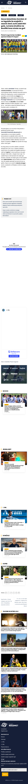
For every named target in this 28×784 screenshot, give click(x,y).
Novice (10, 8)
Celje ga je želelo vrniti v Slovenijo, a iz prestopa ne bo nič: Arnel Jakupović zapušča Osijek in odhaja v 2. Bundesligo (14, 524)
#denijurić (5, 11)
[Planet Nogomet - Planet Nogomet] (14, 2)
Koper (20, 15)
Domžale (12, 15)
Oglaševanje (4, 731)
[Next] (26, 405)
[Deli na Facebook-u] (8, 593)
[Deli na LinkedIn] (19, 593)
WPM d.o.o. (8, 780)
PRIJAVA (5, 774)
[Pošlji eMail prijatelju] (14, 593)
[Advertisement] (14, 71)
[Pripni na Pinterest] (16, 593)
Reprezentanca (5, 747)
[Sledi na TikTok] (3, 759)
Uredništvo (4, 729)
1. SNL (4, 15)
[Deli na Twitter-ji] (11, 593)
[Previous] (1, 405)
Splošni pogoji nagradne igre (8, 756)
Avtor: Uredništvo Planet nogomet (9, 361)
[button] (2, 2)
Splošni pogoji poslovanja (7, 754)
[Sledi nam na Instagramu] (2, 759)
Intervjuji (3, 739)
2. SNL (3, 744)
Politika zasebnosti (6, 751)
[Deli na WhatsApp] (6, 593)
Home (2, 8)
